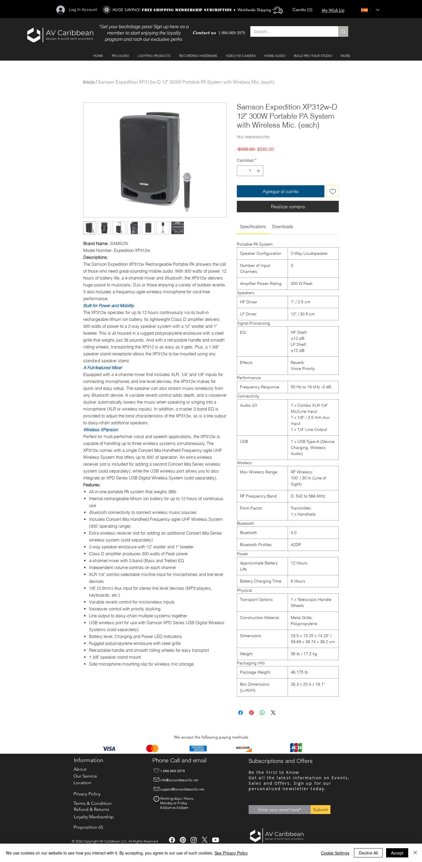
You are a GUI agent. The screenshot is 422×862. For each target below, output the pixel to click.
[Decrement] (241, 171)
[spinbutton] (250, 171)
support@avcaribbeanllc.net (182, 789)
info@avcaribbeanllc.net (179, 780)
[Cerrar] (415, 852)
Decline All (368, 853)
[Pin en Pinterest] (251, 712)
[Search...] (343, 31)
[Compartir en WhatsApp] (262, 712)
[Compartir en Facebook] (240, 712)
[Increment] (258, 171)
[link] (253, 226)
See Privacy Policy (231, 853)
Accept (397, 853)
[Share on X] (273, 712)
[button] (304, 9)
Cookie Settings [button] (335, 853)
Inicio (88, 82)
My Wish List (333, 10)
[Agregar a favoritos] (333, 191)
